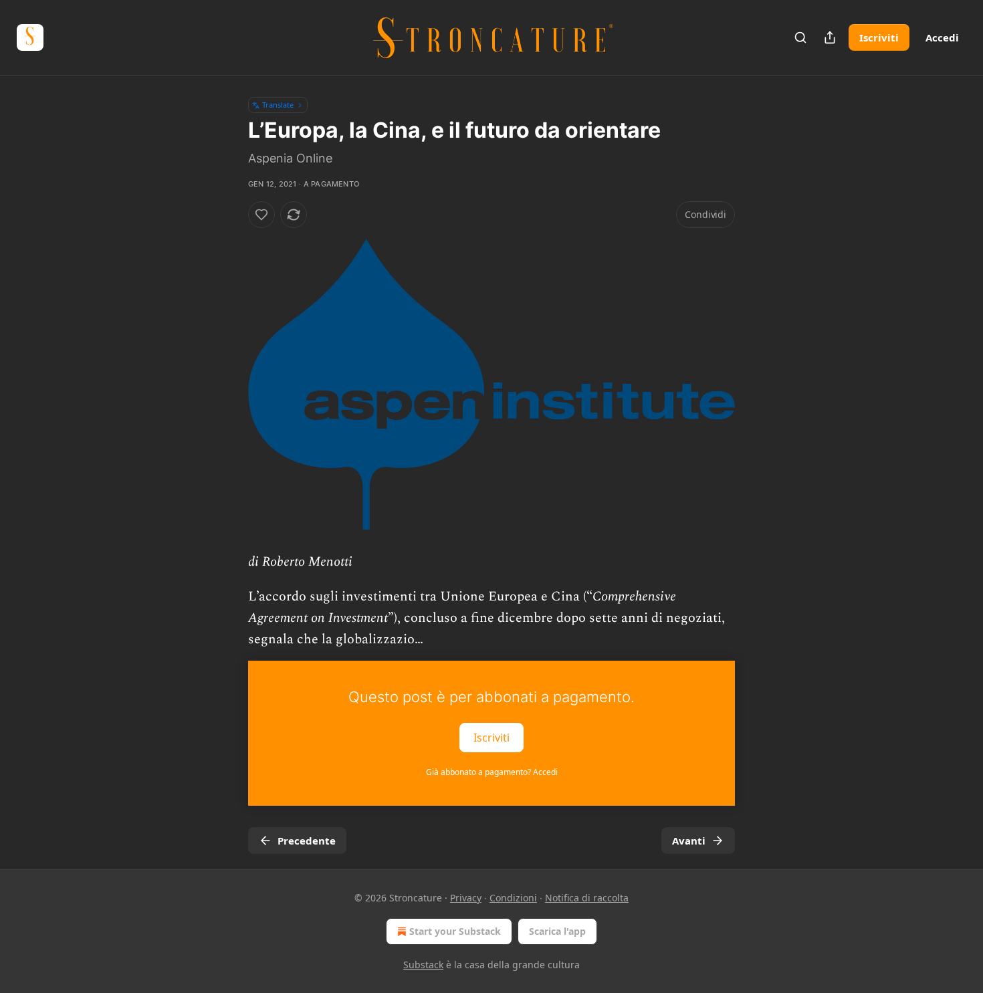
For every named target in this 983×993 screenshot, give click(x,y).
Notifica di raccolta (587, 897)
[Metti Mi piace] (261, 214)
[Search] (800, 37)
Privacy (465, 897)
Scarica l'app (557, 931)
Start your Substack (455, 931)
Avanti (688, 840)
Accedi (942, 37)
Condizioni (513, 897)
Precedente (307, 840)
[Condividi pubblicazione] (829, 37)
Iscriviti (879, 37)
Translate (278, 105)
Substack (423, 964)
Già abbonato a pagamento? (492, 772)
